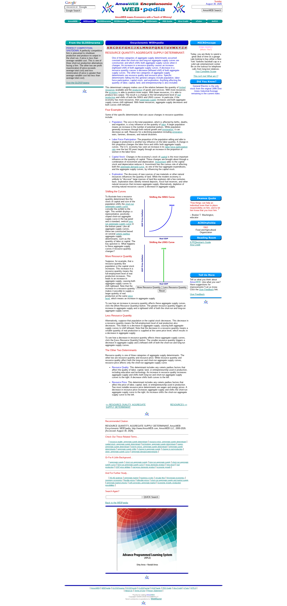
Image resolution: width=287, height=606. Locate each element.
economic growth (164, 467)
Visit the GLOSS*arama (77, 83)
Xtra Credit (195, 245)
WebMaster (156, 599)
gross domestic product (155, 465)
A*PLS (193, 588)
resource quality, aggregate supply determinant (128, 442)
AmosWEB (95, 588)
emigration (177, 132)
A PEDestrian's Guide (200, 242)
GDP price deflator (123, 467)
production (137, 90)
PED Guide (166, 588)
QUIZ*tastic (156, 588)
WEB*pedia (105, 588)
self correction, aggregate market (142, 483)
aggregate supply (148, 100)
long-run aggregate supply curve (119, 222)
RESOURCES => (178, 404)
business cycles (146, 478)
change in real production (172, 449)
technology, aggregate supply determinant (159, 444)
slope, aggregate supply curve (117, 452)
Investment (160, 162)
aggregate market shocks (116, 483)
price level (171, 465)
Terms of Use (139, 591)
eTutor (186, 588)
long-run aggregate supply (159, 462)
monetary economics (113, 480)
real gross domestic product (143, 467)
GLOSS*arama (118, 588)
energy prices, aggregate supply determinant (149, 447)
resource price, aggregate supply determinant (167, 442)
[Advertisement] (143, 31)
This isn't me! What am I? (205, 76)
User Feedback (206, 289)
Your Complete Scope (205, 71)
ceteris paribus (123, 234)
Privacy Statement (154, 591)
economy (113, 92)
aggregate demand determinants (145, 452)
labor (163, 124)
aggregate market (131, 478)
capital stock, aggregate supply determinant (122, 444)
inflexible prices (143, 480)
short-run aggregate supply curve (119, 205)
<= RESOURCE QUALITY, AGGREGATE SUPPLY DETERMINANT (126, 405)
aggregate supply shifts (127, 449)
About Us (129, 591)
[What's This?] (206, 50)
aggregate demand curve (132, 166)
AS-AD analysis (116, 478)
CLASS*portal (143, 588)
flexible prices (129, 480)
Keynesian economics (176, 478)
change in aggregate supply (149, 449)
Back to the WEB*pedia (116, 502)
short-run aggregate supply (136, 462)
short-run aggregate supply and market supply (169, 480)
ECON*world (131, 588)
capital (164, 157)
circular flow (160, 478)
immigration (167, 129)
